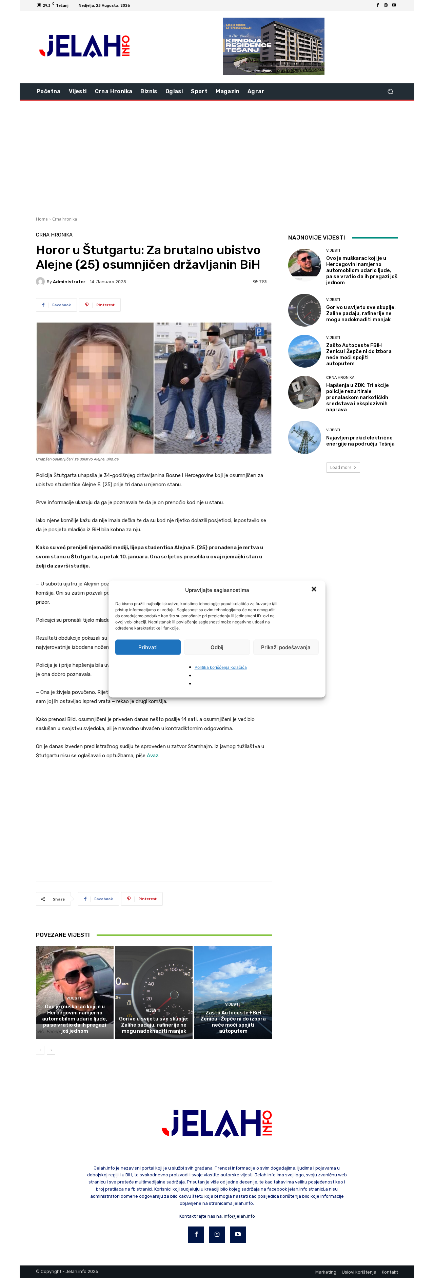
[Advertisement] (217, 157)
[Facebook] (378, 5)
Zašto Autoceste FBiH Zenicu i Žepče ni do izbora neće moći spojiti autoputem (233, 1022)
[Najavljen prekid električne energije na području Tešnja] (304, 437)
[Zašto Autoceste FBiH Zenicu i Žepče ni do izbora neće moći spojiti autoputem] (233, 992)
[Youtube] (394, 5)
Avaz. (153, 756)
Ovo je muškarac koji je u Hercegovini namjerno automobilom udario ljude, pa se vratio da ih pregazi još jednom (74, 1019)
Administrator (69, 282)
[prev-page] (40, 1050)
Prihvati (148, 647)
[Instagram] (386, 5)
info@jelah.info (239, 1216)
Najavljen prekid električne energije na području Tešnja (360, 441)
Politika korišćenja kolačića (221, 667)
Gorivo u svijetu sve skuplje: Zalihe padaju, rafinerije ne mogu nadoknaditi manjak (154, 1025)
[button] (315, 590)
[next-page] (51, 1050)
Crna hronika (64, 219)
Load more (341, 467)
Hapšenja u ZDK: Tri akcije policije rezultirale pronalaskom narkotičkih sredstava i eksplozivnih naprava (357, 397)
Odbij (217, 647)
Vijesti (73, 998)
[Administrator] (41, 281)
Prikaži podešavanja (286, 647)
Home (42, 219)
